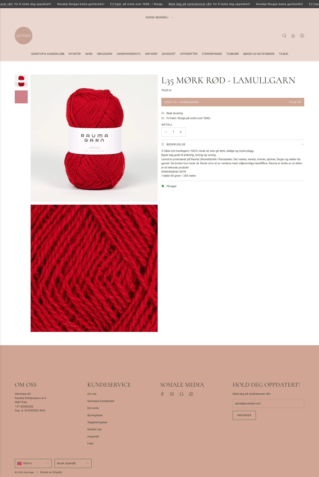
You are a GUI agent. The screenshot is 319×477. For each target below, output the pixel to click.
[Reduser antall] (166, 132)
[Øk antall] (180, 132)
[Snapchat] (181, 394)
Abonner (244, 415)
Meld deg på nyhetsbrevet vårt (183, 4)
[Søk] (284, 35)
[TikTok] (191, 394)
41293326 (26, 406)
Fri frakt (109, 4)
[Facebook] (162, 394)
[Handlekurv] (293, 35)
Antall (167, 124)
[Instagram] (171, 394)
